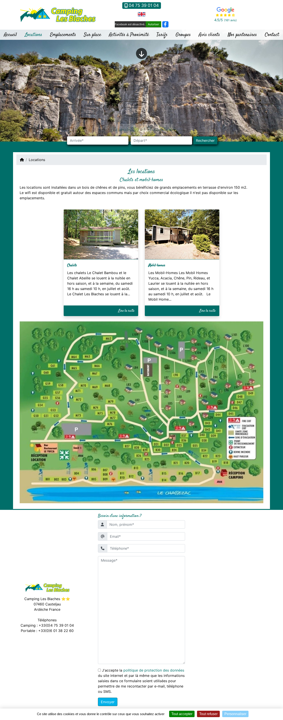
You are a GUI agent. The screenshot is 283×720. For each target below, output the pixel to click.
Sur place (92, 35)
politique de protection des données (153, 670)
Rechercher (205, 140)
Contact (272, 35)
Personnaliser (235, 714)
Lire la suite (126, 310)
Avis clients (209, 35)
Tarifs (162, 35)
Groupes (183, 35)
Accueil (10, 35)
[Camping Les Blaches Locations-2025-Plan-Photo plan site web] (141, 412)
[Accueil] (22, 159)
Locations (33, 35)
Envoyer (108, 702)
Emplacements (63, 35)
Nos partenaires (242, 35)
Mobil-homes (156, 265)
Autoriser (153, 24)
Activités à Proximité (129, 35)
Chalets (72, 265)
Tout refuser (208, 714)
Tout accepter (181, 714)
